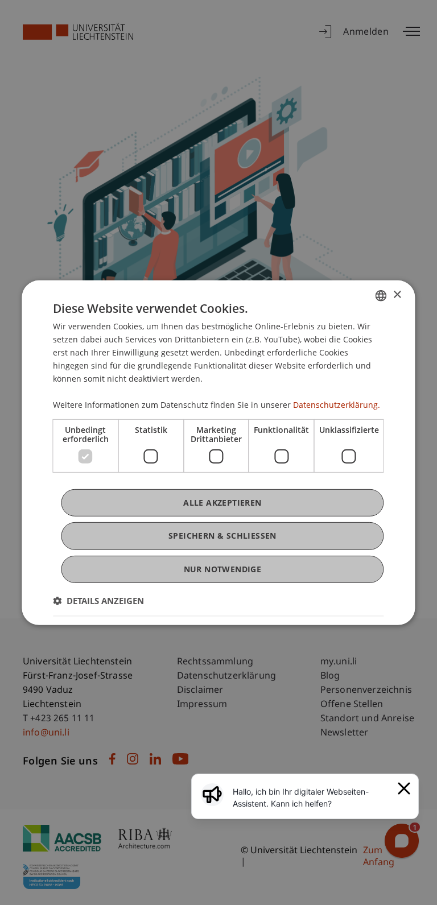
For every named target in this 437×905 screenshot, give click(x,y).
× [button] (397, 295)
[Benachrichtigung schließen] (404, 788)
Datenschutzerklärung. (336, 404)
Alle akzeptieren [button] (222, 502)
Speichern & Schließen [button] (222, 535)
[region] (312, 797)
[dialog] (218, 452)
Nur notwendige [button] (223, 568)
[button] (98, 600)
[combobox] (381, 295)
